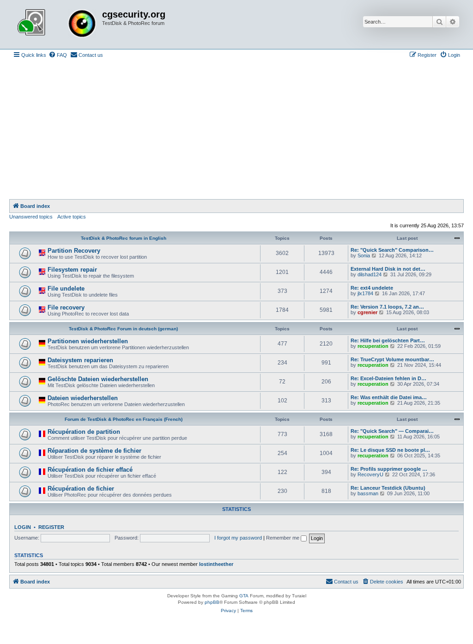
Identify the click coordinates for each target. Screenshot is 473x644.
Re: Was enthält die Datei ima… (389, 397)
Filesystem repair (72, 269)
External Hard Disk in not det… (388, 269)
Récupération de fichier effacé (90, 469)
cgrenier (367, 312)
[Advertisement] (236, 129)
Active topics (71, 216)
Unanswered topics (31, 216)
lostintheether (216, 564)
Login (22, 527)
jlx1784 (365, 293)
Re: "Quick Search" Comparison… (392, 250)
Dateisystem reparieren (80, 360)
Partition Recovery (74, 250)
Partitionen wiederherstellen (88, 341)
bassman (368, 493)
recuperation (373, 346)
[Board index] (57, 24)
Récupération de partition (84, 431)
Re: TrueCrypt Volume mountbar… (392, 359)
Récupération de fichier (81, 488)
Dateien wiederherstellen (83, 398)
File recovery (66, 307)
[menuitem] (58, 55)
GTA (244, 595)
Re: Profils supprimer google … (389, 469)
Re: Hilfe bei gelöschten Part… (388, 340)
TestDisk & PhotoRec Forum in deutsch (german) (123, 328)
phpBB (212, 602)
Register (51, 527)
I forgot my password (238, 538)
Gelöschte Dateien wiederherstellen (98, 379)
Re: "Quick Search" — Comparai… (392, 431)
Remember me (283, 538)
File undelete (66, 288)
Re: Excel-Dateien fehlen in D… (388, 378)
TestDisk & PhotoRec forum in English (123, 238)
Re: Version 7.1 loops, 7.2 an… (387, 307)
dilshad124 (370, 274)
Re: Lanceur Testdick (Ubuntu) (388, 488)
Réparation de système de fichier (94, 450)
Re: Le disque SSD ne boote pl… (390, 450)
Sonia (364, 255)
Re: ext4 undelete (372, 288)
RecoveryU (370, 474)
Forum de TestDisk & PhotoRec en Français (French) (123, 419)
